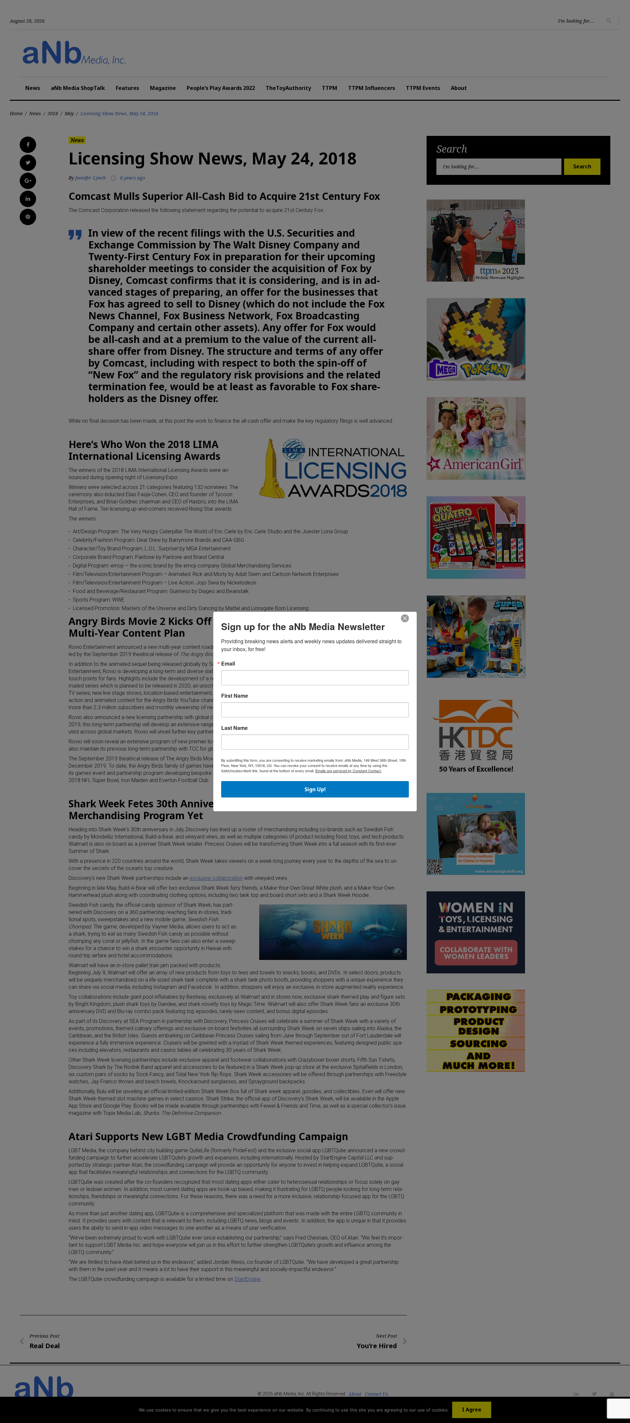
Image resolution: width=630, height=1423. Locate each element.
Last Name (234, 728)
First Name (234, 695)
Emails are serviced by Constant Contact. (348, 770)
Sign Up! (315, 789)
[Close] (405, 619)
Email (228, 663)
